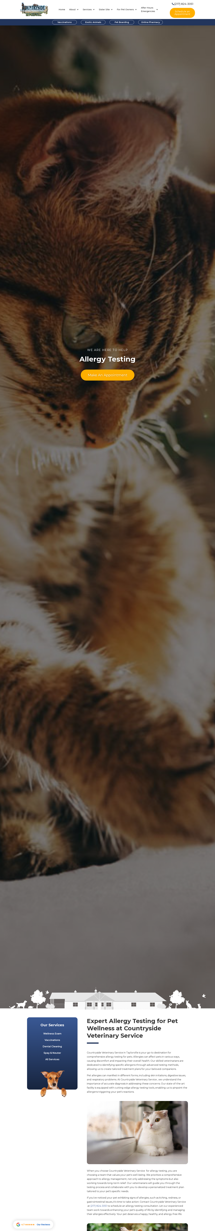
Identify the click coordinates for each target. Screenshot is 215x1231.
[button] (74, 9)
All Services (52, 1059)
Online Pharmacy (150, 22)
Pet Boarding (122, 22)
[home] (34, 9)
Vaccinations (64, 22)
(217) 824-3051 (98, 1206)
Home (62, 9)
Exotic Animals (93, 22)
